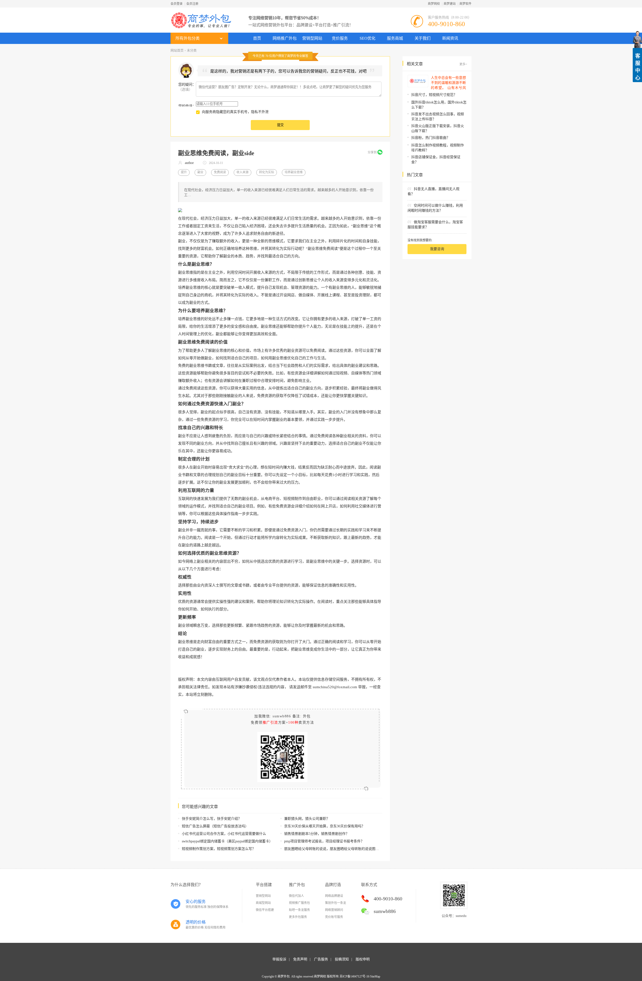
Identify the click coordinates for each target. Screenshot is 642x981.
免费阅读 (220, 172)
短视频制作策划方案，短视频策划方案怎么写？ (219, 849)
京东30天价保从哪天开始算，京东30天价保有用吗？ (324, 826)
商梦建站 (450, 4)
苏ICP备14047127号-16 (354, 976)
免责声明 (300, 959)
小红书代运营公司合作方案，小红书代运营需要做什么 (224, 834)
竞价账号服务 (334, 917)
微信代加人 (296, 896)
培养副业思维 (294, 172)
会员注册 (192, 4)
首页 (257, 38)
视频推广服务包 (299, 903)
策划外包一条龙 (335, 903)
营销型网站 (312, 38)
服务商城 (395, 38)
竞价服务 (340, 38)
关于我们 (423, 38)
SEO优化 (367, 38)
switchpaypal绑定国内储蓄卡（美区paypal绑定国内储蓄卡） (227, 841)
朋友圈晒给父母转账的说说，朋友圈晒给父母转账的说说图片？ (333, 849)
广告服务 (321, 959)
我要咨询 (437, 249)
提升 (184, 172)
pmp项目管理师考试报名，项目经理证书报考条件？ (324, 841)
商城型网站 (263, 903)
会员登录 (177, 4)
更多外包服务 (298, 917)
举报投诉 (279, 959)
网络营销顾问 (334, 910)
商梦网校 (434, 4)
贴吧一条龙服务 (299, 910)
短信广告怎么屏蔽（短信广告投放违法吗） (215, 826)
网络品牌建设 (334, 896)
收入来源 (242, 172)
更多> (463, 64)
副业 (200, 172)
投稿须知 (342, 959)
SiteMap (375, 976)
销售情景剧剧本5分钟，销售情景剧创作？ (316, 834)
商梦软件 (465, 4)
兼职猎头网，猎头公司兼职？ (307, 819)
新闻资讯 (450, 38)
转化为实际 (266, 172)
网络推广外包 (285, 38)
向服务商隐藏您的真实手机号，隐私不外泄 (235, 112)
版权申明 (363, 959)
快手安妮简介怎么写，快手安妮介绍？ (212, 819)
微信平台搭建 (265, 910)
